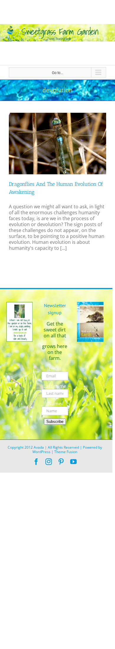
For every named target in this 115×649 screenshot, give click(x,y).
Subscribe (54, 421)
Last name (54, 386)
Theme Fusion (65, 451)
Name (54, 404)
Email (55, 369)
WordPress (41, 451)
